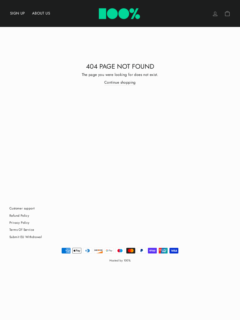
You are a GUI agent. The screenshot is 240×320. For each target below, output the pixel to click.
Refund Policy (19, 215)
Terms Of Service (21, 229)
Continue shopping (120, 82)
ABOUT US (41, 13)
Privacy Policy (19, 222)
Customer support (21, 208)
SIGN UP (17, 13)
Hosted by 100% (120, 260)
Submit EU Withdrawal (25, 236)
